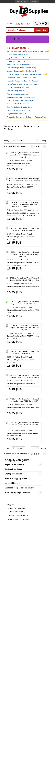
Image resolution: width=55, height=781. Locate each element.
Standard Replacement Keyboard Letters (21, 97)
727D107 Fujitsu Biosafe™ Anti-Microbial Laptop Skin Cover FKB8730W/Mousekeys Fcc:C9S (20, 163)
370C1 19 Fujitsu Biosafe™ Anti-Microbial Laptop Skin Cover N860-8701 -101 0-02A (23, 286)
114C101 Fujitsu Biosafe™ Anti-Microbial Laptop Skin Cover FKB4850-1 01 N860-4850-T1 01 (23, 433)
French (33, 1)
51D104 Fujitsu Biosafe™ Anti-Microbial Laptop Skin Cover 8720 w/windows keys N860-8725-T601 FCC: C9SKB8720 (23, 213)
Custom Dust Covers (29, 78)
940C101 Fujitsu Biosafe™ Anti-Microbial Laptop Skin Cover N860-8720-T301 (21, 237)
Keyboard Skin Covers (29, 81)
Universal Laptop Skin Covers (35, 74)
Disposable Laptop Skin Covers (37, 51)
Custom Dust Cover (13, 469)
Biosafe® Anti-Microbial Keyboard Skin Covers (23, 84)
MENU (17, 39)
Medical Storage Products (16, 91)
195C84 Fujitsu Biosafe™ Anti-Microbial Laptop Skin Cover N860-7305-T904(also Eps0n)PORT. (23, 336)
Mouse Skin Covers (13, 81)
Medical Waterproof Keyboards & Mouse (21, 68)
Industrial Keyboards (14, 71)
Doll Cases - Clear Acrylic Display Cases (21, 100)
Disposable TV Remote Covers (17, 54)
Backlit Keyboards (29, 71)
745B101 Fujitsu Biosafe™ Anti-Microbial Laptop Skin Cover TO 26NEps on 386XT (23, 407)
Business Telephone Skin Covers (18, 87)
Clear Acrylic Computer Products (18, 110)
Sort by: (6, 141)
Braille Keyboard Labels (15, 74)
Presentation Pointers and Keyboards (20, 117)
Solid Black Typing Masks (16, 51)
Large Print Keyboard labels (16, 114)
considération (21, 1)
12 (34, 141)
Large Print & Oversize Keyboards (18, 58)
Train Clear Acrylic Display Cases (18, 104)
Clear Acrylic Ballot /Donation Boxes (19, 107)
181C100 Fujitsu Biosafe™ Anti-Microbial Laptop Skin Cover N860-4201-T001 (21, 360)
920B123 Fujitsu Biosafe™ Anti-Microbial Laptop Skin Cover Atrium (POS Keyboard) (21, 383)
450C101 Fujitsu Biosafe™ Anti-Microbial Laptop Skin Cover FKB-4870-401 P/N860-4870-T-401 (23, 263)
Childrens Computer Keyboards (18, 61)
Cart (42, 23)
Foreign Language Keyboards (17, 94)
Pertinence (17, 141)
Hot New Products (18, 48)
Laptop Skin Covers (13, 78)
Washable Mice (40, 117)
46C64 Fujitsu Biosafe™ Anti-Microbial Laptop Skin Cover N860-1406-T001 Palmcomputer (22, 187)
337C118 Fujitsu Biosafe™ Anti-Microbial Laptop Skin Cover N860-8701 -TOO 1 (23, 310)
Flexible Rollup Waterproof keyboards (20, 64)
